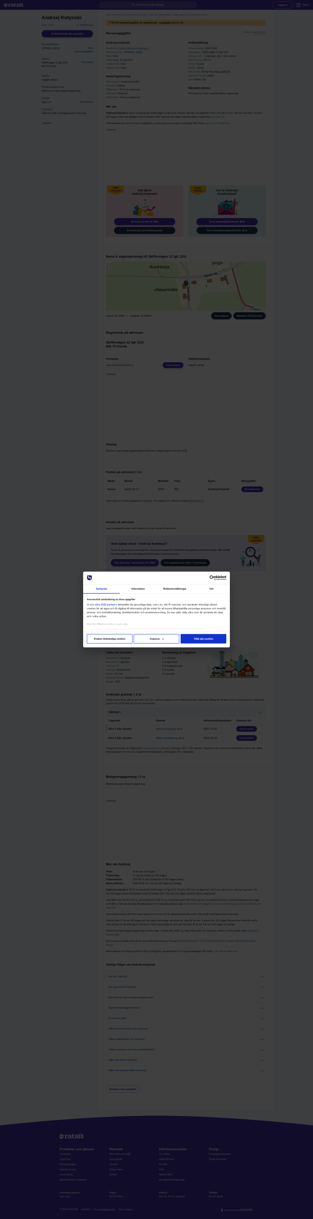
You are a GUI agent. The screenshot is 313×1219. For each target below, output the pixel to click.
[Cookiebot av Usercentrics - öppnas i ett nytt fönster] (212, 577)
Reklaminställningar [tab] (174, 588)
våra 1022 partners (106, 604)
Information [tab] (138, 588)
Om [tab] (211, 588)
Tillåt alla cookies (203, 638)
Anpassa (155, 638)
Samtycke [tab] (101, 588)
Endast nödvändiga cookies (109, 638)
